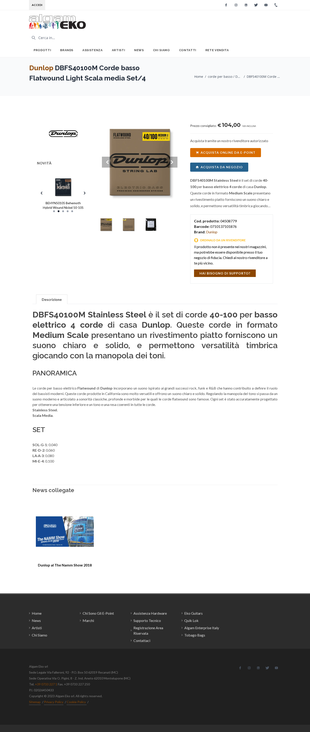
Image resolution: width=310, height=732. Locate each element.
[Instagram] (236, 5)
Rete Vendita (217, 50)
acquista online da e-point (228, 152)
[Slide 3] (63, 211)
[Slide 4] (68, 211)
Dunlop (41, 68)
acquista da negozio (222, 167)
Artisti (118, 50)
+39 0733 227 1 (46, 684)
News (139, 50)
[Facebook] (226, 5)
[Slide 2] (58, 211)
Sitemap (35, 702)
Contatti (187, 50)
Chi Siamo (161, 50)
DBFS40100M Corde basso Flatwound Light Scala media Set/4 (264, 76)
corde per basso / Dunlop (225, 76)
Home (198, 76)
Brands (66, 50)
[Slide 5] (72, 211)
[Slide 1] (54, 211)
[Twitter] (256, 5)
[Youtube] (266, 5)
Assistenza (92, 50)
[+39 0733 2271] (276, 5)
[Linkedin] (246, 5)
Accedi (37, 5)
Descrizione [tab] (52, 299)
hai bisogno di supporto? (224, 273)
